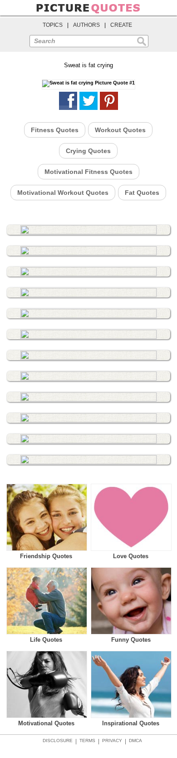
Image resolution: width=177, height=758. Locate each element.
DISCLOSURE (58, 740)
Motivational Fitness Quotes (88, 171)
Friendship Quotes (46, 556)
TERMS (87, 740)
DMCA (135, 740)
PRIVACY (112, 740)
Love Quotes (130, 556)
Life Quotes (46, 639)
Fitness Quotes (55, 130)
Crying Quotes (88, 150)
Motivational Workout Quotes (62, 192)
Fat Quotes (142, 192)
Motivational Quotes (46, 723)
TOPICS (53, 25)
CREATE (121, 25)
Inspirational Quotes (130, 723)
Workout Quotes (120, 130)
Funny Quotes (131, 639)
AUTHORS (86, 25)
